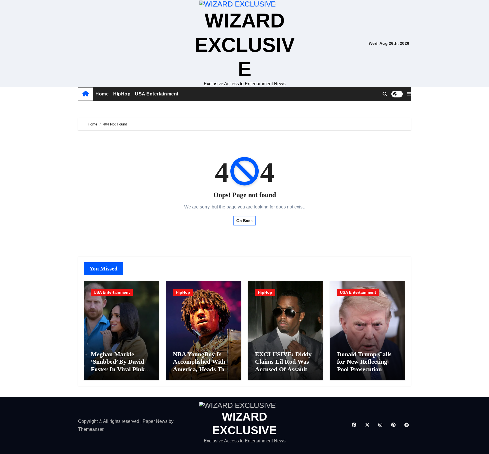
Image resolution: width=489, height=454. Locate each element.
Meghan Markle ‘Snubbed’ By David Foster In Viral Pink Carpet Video (118, 365)
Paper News (155, 421)
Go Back (244, 220)
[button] (409, 94)
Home (102, 93)
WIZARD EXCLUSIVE (245, 44)
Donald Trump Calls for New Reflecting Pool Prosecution (364, 362)
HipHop (121, 93)
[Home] (85, 94)
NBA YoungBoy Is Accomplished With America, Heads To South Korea (199, 365)
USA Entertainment (157, 93)
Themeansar (90, 429)
